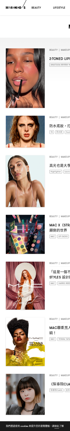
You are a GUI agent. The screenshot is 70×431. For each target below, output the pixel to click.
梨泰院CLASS (57, 390)
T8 (52, 132)
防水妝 (60, 132)
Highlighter (56, 171)
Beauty (53, 50)
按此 (56, 426)
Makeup (65, 50)
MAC (53, 236)
